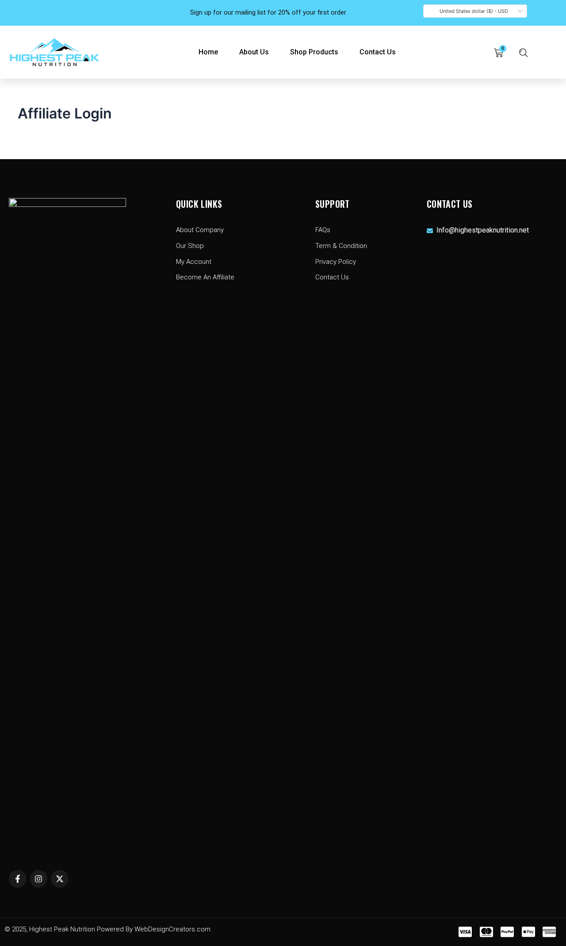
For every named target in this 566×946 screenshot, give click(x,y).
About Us (254, 52)
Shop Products (314, 52)
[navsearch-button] (523, 52)
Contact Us (377, 52)
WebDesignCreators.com (172, 929)
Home (208, 52)
